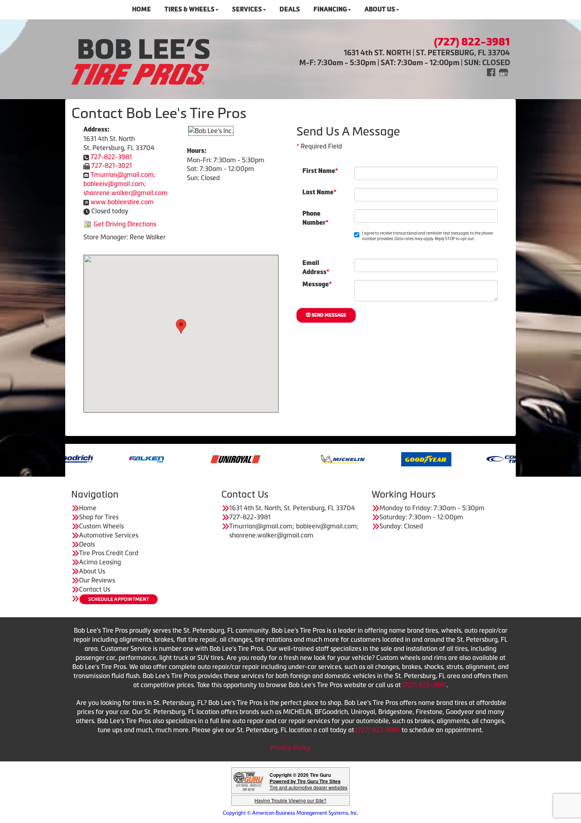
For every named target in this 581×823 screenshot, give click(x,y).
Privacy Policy (290, 747)
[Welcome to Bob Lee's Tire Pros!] (140, 60)
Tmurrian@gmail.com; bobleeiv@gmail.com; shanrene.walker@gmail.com (125, 183)
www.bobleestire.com (122, 201)
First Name (320, 170)
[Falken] (120, 458)
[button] (181, 326)
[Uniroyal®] (209, 458)
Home (87, 507)
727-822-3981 (111, 156)
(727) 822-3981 (424, 684)
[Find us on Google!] (503, 71)
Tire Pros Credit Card (108, 552)
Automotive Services (108, 535)
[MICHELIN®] (316, 458)
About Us (92, 571)
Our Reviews (97, 580)
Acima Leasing (100, 562)
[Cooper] (483, 458)
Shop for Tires (99, 516)
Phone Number (315, 216)
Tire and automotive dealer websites (308, 784)
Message (317, 284)
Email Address (315, 265)
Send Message (328, 315)
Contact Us (94, 589)
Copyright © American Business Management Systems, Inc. (290, 813)
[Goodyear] (400, 458)
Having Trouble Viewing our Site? (290, 800)
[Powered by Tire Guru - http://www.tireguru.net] (248, 780)
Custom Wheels (101, 526)
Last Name (319, 192)
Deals (87, 544)
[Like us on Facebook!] (491, 71)
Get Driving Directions (125, 223)
